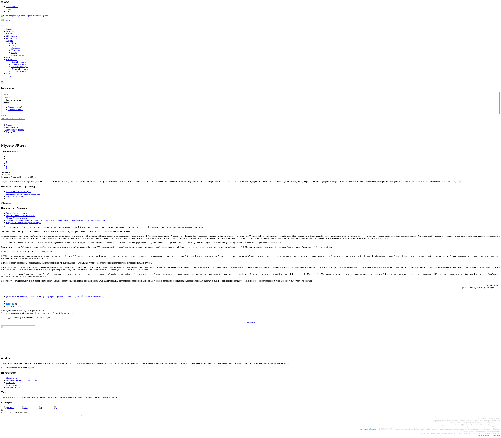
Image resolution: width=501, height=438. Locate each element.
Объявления (11, 38)
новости (75, 397)
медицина (61, 397)
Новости (10, 31)
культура (52, 397)
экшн (114, 397)
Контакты (10, 382)
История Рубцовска (15, 130)
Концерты (15, 48)
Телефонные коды (19, 67)
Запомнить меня (13, 100)
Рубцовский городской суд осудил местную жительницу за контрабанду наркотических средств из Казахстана (55, 220)
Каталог (9, 74)
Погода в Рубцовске (20, 71)
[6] (40, 407)
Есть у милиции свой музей (18, 191)
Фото (8, 57)
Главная (9, 29)
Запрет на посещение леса (17, 213)
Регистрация (12, 6)
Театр (13, 45)
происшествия (86, 397)
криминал (43, 397)
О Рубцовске (12, 36)
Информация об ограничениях (489, 435)
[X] (16, 304)
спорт (95, 397)
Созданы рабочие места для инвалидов (23, 222)
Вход (8, 9)
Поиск (9, 11)
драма (11, 397)
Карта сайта (11, 385)
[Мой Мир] (13, 304)
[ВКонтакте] (7, 304)
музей (68, 397)
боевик (4, 397)
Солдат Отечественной (16, 218)
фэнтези (108, 397)
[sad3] (25, 407)
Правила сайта (12, 378)
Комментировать (14, 306)
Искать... (5, 115)
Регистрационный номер (367, 429)
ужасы (101, 397)
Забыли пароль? (15, 109)
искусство (18, 397)
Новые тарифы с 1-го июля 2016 (20, 215)
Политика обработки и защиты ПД (21, 380)
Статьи (9, 34)
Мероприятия (17, 55)
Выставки (15, 50)
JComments (250, 322)
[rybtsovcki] (9, 407)
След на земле (66, 313)
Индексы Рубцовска (20, 64)
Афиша (9, 41)
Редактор (15, 177)
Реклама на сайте (14, 387)
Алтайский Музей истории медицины (23, 194)
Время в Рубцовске (20, 69)
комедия (35, 397)
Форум (9, 76)
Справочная (11, 59)
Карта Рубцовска (19, 62)
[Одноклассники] (10, 304)
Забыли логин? (15, 107)
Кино (13, 43)
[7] (55, 407)
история (27, 397)
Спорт (14, 52)
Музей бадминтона (14, 196)
